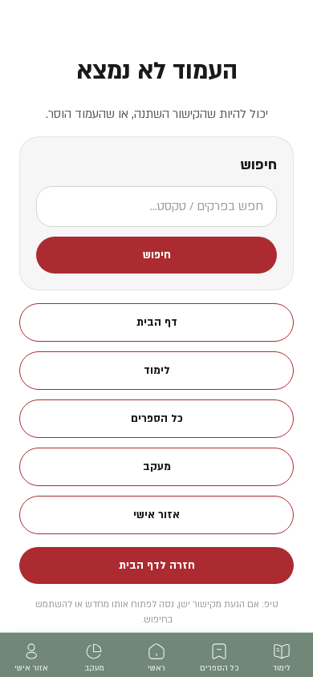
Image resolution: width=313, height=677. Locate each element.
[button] (156, 255)
